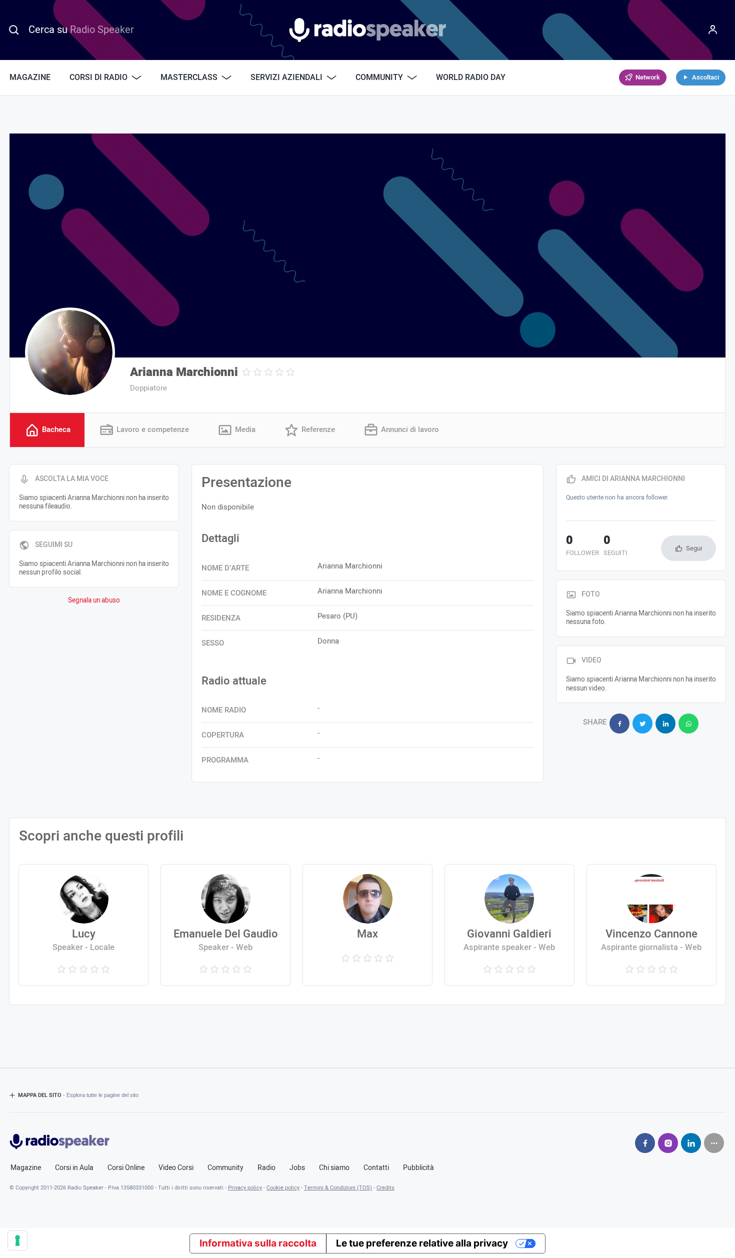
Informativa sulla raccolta (258, 1243)
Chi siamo (334, 1168)
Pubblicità (418, 1168)
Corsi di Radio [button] (99, 78)
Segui (694, 548)
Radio (267, 1168)
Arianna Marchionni (184, 372)
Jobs (297, 1168)
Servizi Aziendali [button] (286, 78)
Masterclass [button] (189, 78)
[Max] (367, 925)
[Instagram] (668, 1143)
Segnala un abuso (94, 601)
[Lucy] (83, 925)
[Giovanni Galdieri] (509, 925)
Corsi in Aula (74, 1168)
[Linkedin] (691, 1143)
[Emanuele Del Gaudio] (225, 925)
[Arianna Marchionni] (70, 353)
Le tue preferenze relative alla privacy (422, 1243)
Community (226, 1168)
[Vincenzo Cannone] (651, 925)
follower (582, 547)
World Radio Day (471, 78)
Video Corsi (176, 1168)
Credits (385, 1188)
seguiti (616, 547)
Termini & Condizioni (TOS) (338, 1188)
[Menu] (713, 30)
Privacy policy (245, 1188)
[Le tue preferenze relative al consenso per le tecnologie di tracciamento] (17, 1240)
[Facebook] (645, 1143)
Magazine (30, 78)
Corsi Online (126, 1168)
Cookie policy (283, 1188)
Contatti (376, 1168)
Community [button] (379, 78)
